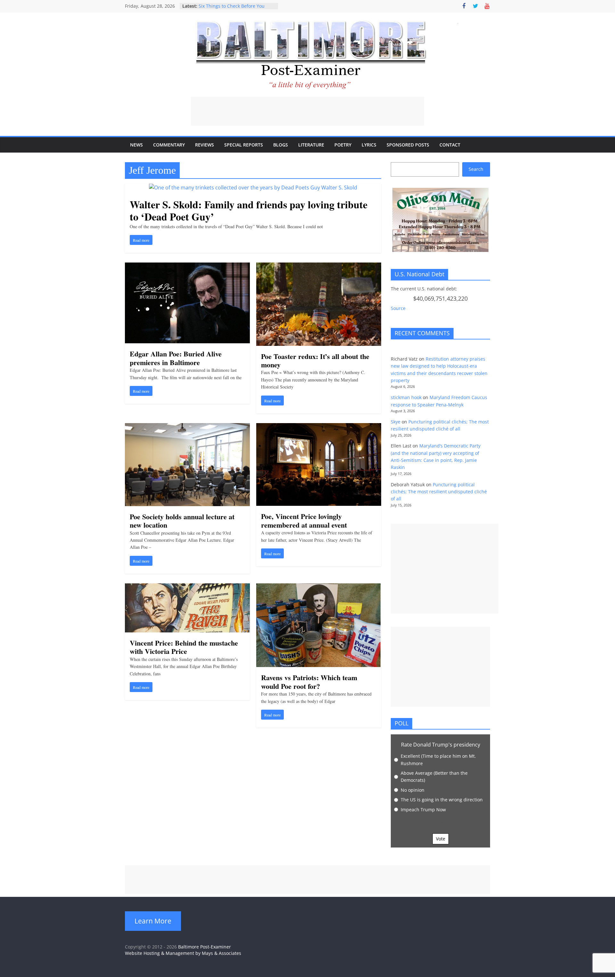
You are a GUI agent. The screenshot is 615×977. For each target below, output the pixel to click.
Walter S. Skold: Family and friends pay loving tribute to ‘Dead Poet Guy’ (248, 210)
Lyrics (369, 145)
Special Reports (243, 145)
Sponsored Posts (408, 145)
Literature (311, 145)
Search (476, 169)
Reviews (204, 145)
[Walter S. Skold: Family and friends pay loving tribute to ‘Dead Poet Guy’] (253, 187)
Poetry (342, 145)
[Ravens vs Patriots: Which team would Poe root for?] (318, 587)
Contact (449, 145)
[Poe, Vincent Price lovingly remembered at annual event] (318, 426)
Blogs (280, 145)
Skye (395, 422)
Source (398, 308)
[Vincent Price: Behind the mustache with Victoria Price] (187, 587)
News (136, 145)
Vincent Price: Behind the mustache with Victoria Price (184, 647)
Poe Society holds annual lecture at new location (182, 520)
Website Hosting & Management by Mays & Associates (183, 953)
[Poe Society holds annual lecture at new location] (187, 426)
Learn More (153, 920)
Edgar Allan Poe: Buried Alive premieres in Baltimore (176, 357)
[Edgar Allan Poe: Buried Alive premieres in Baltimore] (187, 266)
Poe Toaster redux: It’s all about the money (315, 360)
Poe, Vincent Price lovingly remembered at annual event (304, 520)
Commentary (169, 145)
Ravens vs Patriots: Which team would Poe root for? (309, 681)
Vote (440, 839)
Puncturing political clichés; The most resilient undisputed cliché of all (439, 491)
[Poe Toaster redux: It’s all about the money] (318, 266)
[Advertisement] (307, 111)
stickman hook (406, 397)
